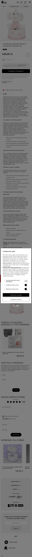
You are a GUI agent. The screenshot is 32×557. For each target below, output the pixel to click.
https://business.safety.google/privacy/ (12, 267)
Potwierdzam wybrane (16, 299)
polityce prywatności (7, 263)
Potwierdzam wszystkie (16, 295)
